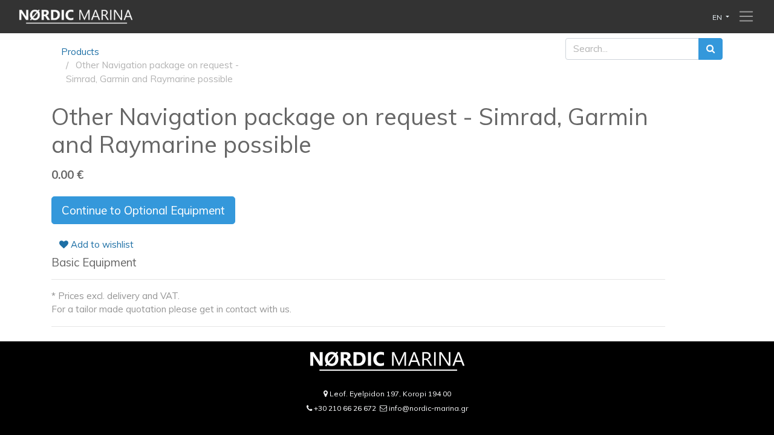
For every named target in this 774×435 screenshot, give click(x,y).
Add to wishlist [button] (101, 244)
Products (80, 51)
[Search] (710, 49)
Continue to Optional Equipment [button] (143, 210)
